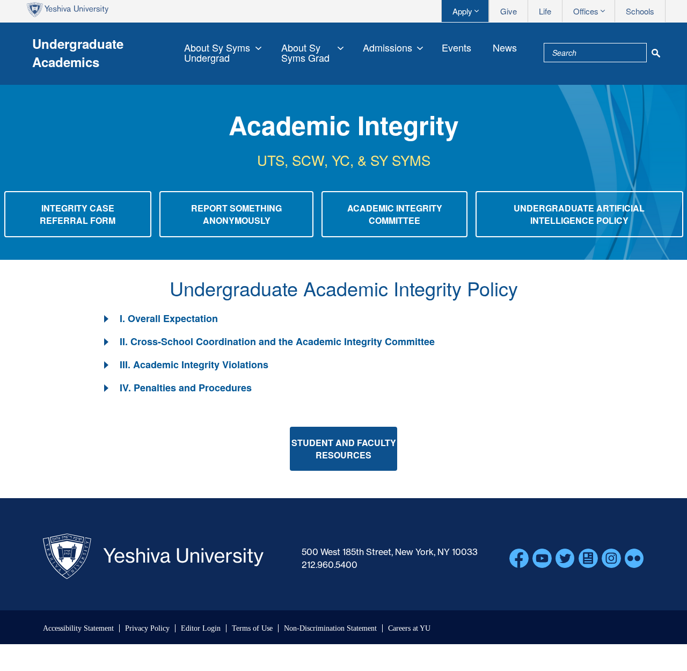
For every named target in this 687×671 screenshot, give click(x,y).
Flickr (634, 558)
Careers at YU (409, 628)
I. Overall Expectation (169, 318)
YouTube (542, 558)
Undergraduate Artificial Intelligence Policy (579, 214)
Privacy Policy (147, 628)
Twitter (565, 558)
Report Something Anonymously (236, 214)
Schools (640, 11)
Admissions (387, 47)
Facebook (519, 558)
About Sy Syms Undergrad (217, 52)
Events (456, 47)
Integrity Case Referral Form (77, 214)
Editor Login (201, 628)
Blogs (588, 558)
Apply (462, 11)
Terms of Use (252, 628)
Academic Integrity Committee (394, 214)
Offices (585, 11)
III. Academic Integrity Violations (194, 364)
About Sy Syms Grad (305, 52)
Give (508, 11)
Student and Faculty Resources (343, 448)
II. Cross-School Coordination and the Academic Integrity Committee (277, 341)
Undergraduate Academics (77, 52)
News (505, 47)
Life (545, 11)
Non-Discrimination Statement (330, 628)
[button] (160, 318)
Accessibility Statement (78, 628)
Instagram (611, 558)
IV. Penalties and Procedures (186, 388)
